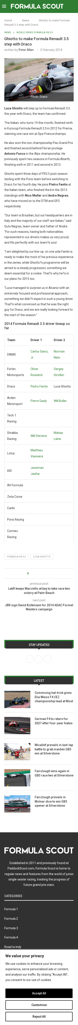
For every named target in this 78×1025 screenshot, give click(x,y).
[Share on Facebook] (35, 573)
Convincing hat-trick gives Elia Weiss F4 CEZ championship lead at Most (54, 697)
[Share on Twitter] (40, 573)
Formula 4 (11, 937)
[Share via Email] (48, 573)
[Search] (74, 6)
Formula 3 (11, 928)
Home (8, 20)
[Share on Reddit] (44, 573)
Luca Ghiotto (41, 556)
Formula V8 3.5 (16, 556)
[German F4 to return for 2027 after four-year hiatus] (17, 725)
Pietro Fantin (39, 386)
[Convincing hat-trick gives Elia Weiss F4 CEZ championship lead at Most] (17, 699)
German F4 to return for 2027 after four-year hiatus (54, 721)
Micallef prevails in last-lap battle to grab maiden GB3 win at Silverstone (54, 749)
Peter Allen (26, 50)
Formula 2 (11, 918)
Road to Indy (12, 947)
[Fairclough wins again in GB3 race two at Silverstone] (17, 777)
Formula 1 (11, 909)
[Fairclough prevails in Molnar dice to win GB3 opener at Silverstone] (17, 803)
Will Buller (60, 401)
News (25, 20)
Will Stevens (39, 436)
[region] (39, 987)
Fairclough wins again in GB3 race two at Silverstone (54, 773)
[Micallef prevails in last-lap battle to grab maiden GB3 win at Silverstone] (17, 751)
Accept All (39, 993)
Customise (39, 1005)
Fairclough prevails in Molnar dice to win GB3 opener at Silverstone (51, 801)
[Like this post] (31, 573)
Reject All (39, 1016)
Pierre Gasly (39, 401)
